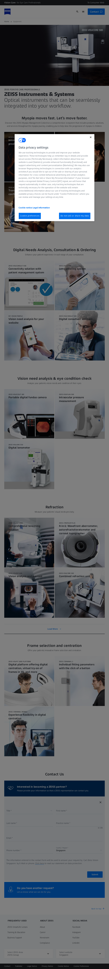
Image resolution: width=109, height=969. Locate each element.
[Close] (91, 137)
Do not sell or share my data (74, 216)
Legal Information (41, 208)
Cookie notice (26, 208)
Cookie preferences (29, 216)
